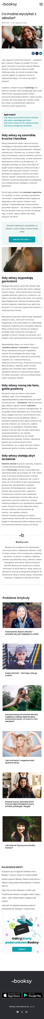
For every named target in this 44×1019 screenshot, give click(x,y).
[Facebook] (18, 1012)
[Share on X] (37, 53)
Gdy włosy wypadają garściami (17, 120)
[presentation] (22, 615)
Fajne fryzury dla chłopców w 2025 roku (19, 890)
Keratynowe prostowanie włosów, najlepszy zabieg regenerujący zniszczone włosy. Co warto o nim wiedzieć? (21, 718)
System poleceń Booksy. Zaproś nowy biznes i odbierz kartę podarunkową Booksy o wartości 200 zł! (21, 882)
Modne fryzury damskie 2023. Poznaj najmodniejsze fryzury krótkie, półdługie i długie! (19, 804)
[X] (22, 1012)
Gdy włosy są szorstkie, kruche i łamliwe (21, 117)
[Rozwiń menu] (41, 4)
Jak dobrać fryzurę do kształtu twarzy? (20, 846)
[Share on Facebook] (33, 53)
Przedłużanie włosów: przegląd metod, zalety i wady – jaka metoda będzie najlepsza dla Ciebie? (21, 897)
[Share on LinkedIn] (40, 53)
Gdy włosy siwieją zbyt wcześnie (18, 125)
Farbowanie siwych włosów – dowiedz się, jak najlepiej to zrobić (21, 632)
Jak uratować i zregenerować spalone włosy (19, 761)
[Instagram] (26, 1012)
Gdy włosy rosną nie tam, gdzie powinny (21, 123)
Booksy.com (22, 542)
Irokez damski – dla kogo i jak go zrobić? (21, 674)
